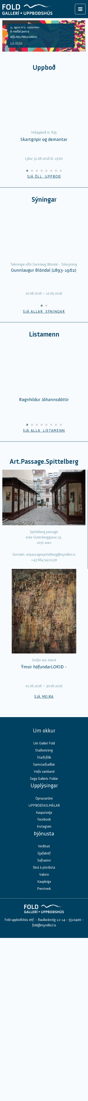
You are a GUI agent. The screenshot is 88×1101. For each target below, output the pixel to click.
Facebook (44, 819)
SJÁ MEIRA (16, 43)
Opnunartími (44, 798)
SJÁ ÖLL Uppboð (44, 176)
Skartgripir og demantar (43, 139)
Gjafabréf (44, 853)
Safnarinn (44, 860)
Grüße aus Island (44, 660)
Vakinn (44, 874)
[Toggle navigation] (80, 9)
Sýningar (44, 199)
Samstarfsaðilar (44, 764)
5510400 (75, 920)
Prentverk (44, 889)
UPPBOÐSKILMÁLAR (44, 805)
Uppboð (44, 67)
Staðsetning (44, 750)
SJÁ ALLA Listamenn (44, 430)
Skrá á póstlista (44, 867)
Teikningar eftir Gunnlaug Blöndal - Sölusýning (43, 264)
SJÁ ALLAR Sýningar (44, 311)
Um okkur (44, 730)
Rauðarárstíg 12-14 (51, 920)
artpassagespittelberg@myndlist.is (51, 554)
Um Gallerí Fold (44, 743)
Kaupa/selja (44, 812)
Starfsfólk (44, 757)
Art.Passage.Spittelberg (44, 461)
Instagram (44, 826)
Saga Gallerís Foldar (44, 778)
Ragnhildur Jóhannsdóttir (44, 399)
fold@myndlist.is (44, 925)
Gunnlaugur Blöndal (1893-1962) (43, 270)
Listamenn (44, 334)
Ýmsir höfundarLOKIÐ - (44, 667)
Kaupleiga (44, 881)
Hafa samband (44, 771)
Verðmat (44, 846)
